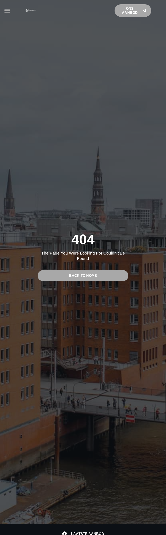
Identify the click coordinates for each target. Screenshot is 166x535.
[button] (7, 10)
